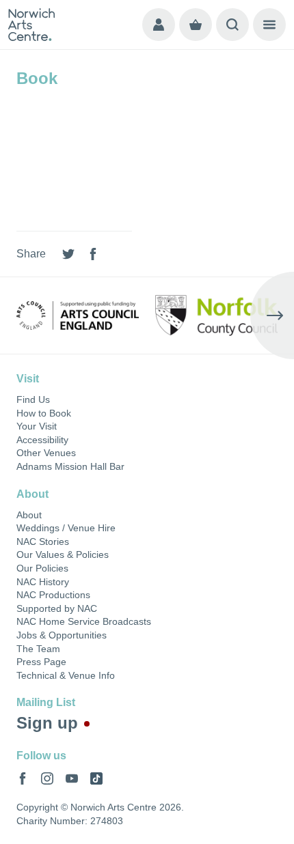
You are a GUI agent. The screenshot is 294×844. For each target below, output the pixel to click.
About (29, 514)
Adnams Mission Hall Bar (70, 466)
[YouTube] (72, 778)
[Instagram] (47, 778)
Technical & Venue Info (65, 675)
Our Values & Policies (62, 554)
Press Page (41, 661)
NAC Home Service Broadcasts (83, 621)
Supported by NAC (56, 608)
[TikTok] (96, 778)
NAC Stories (42, 541)
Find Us (33, 399)
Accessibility (42, 439)
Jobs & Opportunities (61, 635)
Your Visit (36, 426)
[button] (22, 315)
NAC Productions (53, 594)
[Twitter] (68, 254)
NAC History (42, 581)
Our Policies (42, 568)
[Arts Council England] (77, 315)
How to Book (43, 413)
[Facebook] (93, 254)
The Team (38, 648)
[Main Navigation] (269, 24)
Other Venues (46, 452)
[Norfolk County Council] (216, 315)
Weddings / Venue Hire (66, 527)
